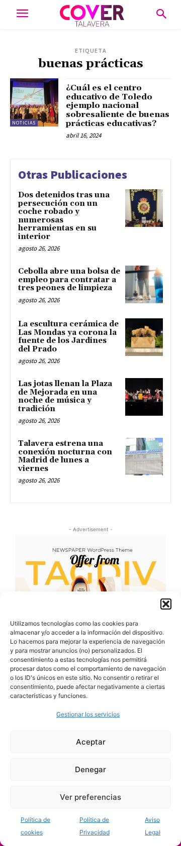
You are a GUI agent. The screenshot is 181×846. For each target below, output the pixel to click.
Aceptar (91, 742)
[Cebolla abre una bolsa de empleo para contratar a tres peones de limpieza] (144, 284)
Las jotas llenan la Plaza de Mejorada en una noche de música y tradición (65, 396)
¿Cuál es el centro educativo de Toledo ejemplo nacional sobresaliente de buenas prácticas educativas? (117, 105)
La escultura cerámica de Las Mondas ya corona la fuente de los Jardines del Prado (68, 336)
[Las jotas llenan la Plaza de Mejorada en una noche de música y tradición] (144, 397)
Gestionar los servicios (88, 714)
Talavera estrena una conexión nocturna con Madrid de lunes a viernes (65, 456)
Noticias (24, 122)
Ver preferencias (90, 797)
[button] (166, 604)
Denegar (90, 769)
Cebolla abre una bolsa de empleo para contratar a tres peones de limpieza (69, 280)
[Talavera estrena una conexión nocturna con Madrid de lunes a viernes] (144, 456)
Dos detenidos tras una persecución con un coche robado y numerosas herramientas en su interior (64, 215)
